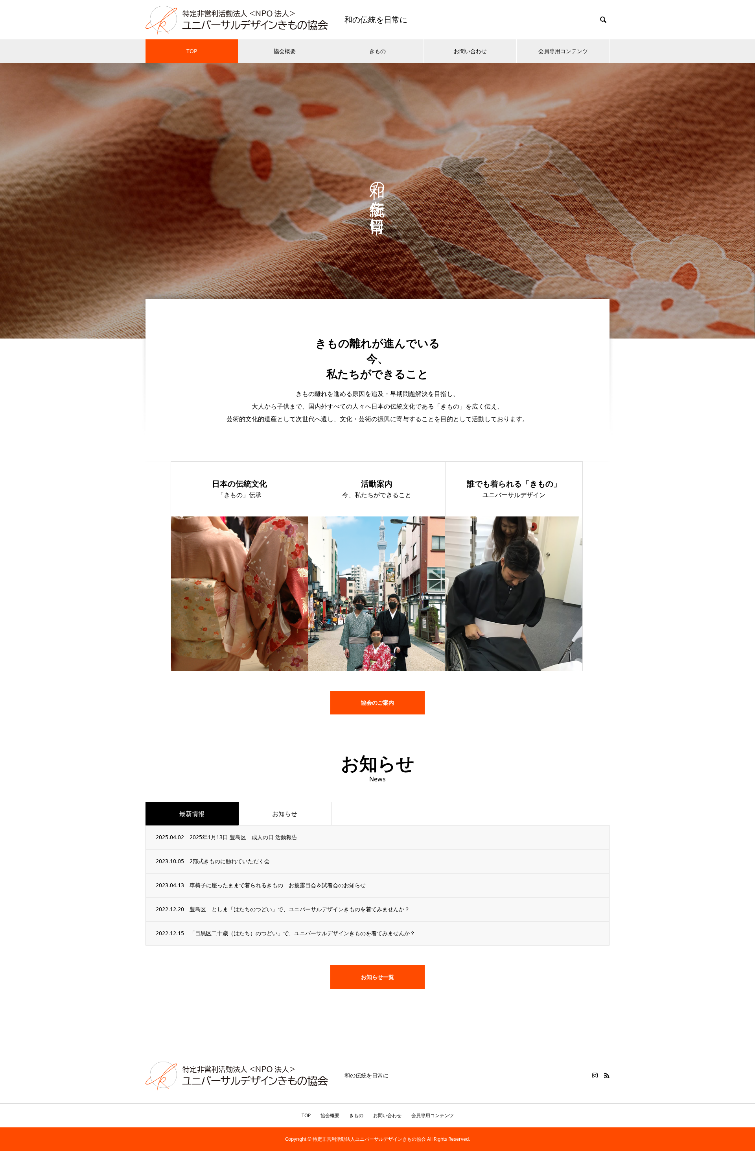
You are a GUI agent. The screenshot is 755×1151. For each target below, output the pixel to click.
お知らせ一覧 (377, 977)
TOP (191, 51)
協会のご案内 (377, 702)
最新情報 (191, 813)
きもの (377, 51)
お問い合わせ (470, 51)
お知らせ (284, 813)
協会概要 (285, 51)
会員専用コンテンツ (563, 51)
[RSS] (607, 1075)
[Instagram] (595, 1075)
